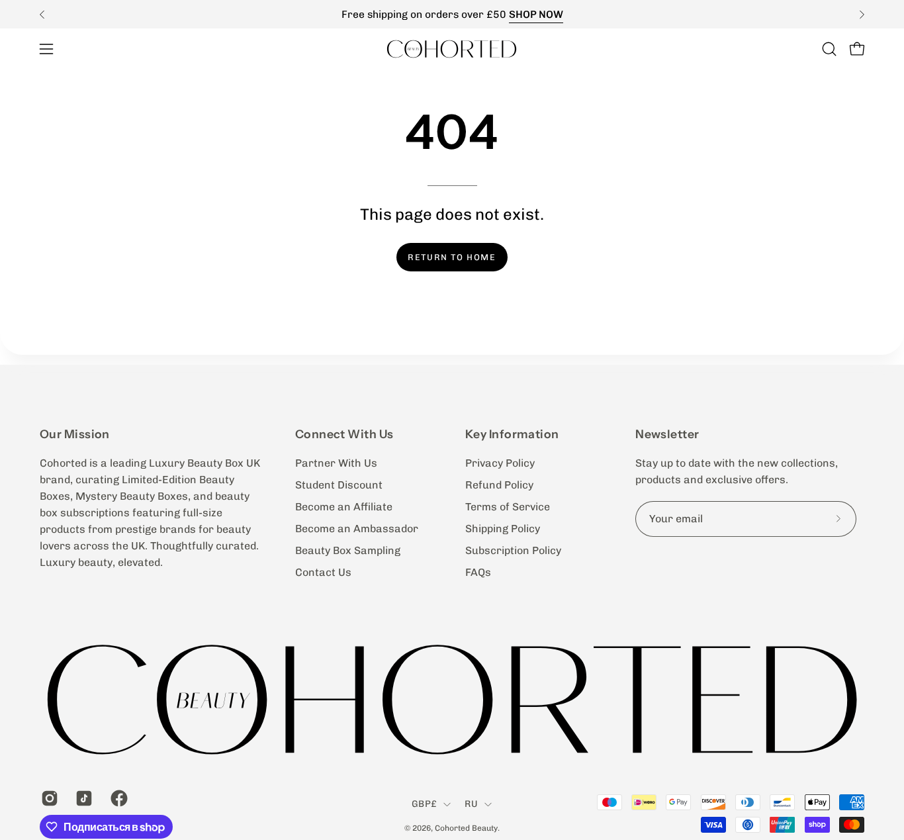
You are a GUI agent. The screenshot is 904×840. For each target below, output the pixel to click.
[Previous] (42, 15)
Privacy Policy (500, 463)
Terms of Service (507, 506)
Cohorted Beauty (466, 828)
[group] (452, 14)
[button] (829, 49)
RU (471, 804)
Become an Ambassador (356, 528)
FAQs (478, 572)
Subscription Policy (513, 550)
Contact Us (323, 572)
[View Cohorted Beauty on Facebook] (117, 798)
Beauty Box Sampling (347, 550)
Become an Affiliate (343, 506)
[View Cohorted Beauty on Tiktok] (82, 798)
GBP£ (424, 804)
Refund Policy (499, 485)
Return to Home (452, 257)
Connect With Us (344, 434)
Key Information (512, 434)
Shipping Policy (502, 528)
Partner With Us (336, 463)
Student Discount (339, 485)
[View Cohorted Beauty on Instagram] (48, 798)
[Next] (862, 15)
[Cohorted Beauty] (452, 48)
